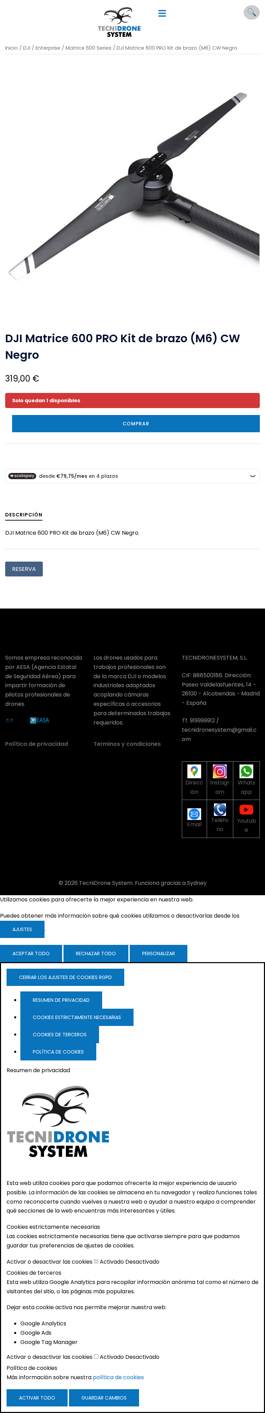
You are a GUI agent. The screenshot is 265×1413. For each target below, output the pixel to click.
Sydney (197, 883)
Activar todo (37, 1397)
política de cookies (118, 1377)
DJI (26, 48)
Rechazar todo (96, 953)
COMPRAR (135, 423)
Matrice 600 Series (88, 48)
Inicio (11, 48)
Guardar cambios (104, 1397)
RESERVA (24, 569)
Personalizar (158, 953)
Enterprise (48, 48)
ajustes (22, 929)
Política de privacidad (36, 744)
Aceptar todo (31, 953)
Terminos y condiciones (127, 744)
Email (194, 824)
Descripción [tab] (23, 514)
